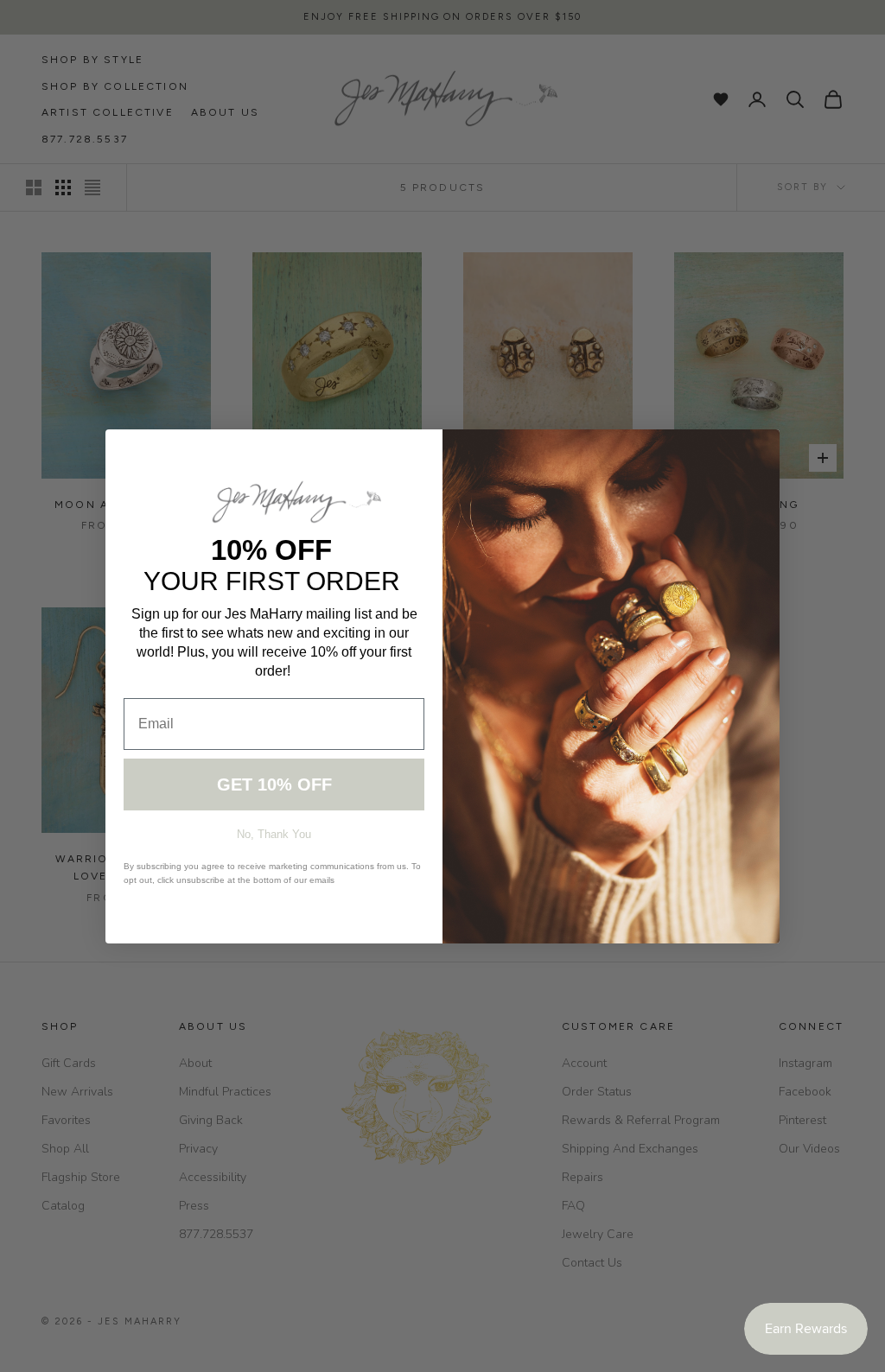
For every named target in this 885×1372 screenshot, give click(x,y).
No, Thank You (274, 834)
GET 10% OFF (274, 784)
